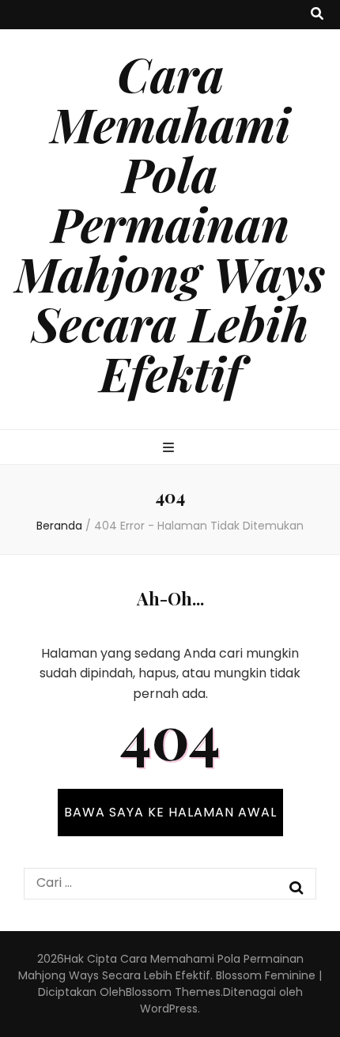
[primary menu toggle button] (170, 448)
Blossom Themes (173, 992)
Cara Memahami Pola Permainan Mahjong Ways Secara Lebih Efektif (170, 223)
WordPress (169, 1008)
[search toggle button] (317, 14)
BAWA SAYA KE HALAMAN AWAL (170, 812)
